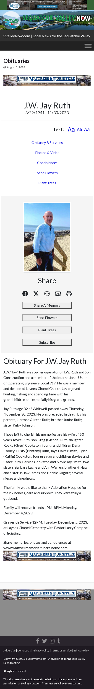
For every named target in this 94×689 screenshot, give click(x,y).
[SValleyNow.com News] (58, 640)
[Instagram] (52, 640)
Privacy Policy (41, 650)
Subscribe (47, 342)
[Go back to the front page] (47, 20)
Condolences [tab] (47, 162)
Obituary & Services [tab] (47, 142)
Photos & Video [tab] (47, 152)
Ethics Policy (81, 650)
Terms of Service (61, 650)
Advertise (9, 650)
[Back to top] (83, 678)
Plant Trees (47, 183)
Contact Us (24, 650)
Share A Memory (47, 305)
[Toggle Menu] (88, 46)
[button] (71, 129)
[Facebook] (37, 640)
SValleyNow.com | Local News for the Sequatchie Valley (46, 36)
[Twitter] (44, 640)
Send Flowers (47, 172)
